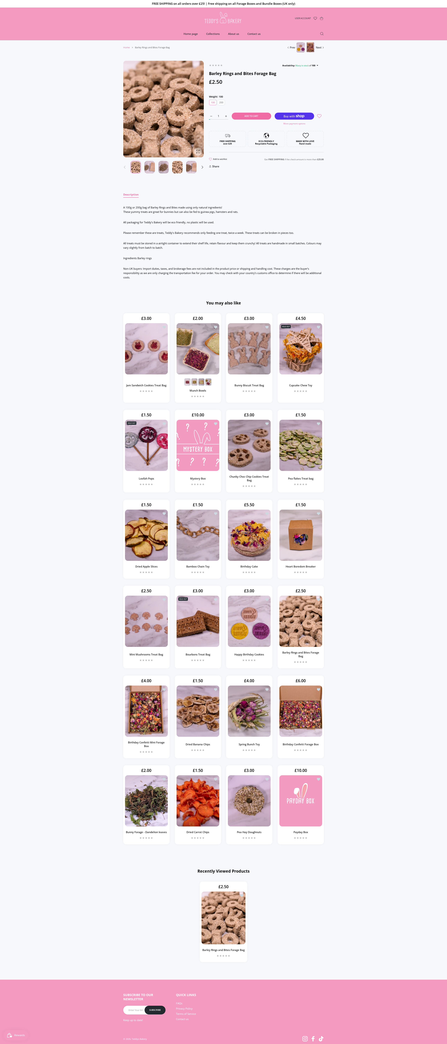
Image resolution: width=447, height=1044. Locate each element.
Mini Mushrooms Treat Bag (146, 654)
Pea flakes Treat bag (300, 478)
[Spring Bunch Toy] (249, 711)
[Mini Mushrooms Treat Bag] (146, 621)
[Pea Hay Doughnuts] (249, 800)
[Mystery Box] (198, 445)
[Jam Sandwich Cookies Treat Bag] (146, 348)
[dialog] (322, 33)
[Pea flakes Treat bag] (300, 445)
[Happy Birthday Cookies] (249, 621)
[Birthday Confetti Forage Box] (300, 711)
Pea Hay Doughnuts (249, 832)
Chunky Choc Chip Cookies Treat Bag (249, 478)
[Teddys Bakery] (223, 18)
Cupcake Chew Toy (300, 385)
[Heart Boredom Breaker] (300, 535)
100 (213, 102)
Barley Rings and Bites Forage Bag (300, 654)
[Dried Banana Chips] (198, 711)
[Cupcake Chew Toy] (300, 348)
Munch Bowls (198, 390)
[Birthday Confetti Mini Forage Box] (146, 711)
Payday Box (300, 832)
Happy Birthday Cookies (249, 654)
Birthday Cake (249, 566)
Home (126, 47)
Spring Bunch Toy (249, 744)
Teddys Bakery (139, 1039)
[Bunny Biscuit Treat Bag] (249, 348)
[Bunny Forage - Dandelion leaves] (146, 800)
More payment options (294, 123)
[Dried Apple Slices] (146, 535)
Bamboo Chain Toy (197, 566)
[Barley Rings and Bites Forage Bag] (300, 621)
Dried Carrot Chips (197, 832)
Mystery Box (198, 478)
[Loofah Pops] (146, 445)
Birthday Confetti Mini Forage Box (146, 744)
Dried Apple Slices (146, 566)
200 (221, 102)
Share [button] (215, 166)
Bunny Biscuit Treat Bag (249, 385)
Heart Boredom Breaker (301, 566)
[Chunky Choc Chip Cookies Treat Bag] (249, 445)
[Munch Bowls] (198, 348)
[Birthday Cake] (249, 535)
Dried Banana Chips (198, 744)
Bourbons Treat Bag (197, 654)
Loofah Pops (146, 478)
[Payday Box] (300, 800)
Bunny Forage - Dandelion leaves (146, 832)
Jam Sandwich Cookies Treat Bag (146, 385)
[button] (202, 167)
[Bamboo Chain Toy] (198, 535)
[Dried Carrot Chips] (198, 800)
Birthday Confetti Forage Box (301, 744)
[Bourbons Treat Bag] (198, 621)
